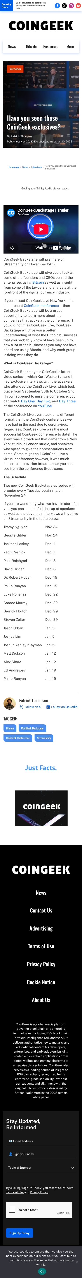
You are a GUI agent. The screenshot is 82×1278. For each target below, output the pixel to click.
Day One (28, 401)
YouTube (45, 406)
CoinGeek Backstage (32, 728)
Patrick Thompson (22, 136)
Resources (50, 46)
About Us (41, 1000)
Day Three (67, 401)
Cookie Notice (41, 982)
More (70, 46)
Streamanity (44, 738)
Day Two (43, 401)
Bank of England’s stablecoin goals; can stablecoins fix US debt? (31, 5)
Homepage (13, 167)
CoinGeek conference (41, 306)
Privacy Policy (41, 964)
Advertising (41, 928)
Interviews (15, 69)
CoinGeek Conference (18, 738)
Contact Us (41, 910)
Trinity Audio (44, 188)
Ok (42, 1271)
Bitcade (31, 46)
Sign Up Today (20, 1233)
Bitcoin (38, 282)
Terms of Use (41, 946)
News (12, 46)
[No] (76, 1262)
